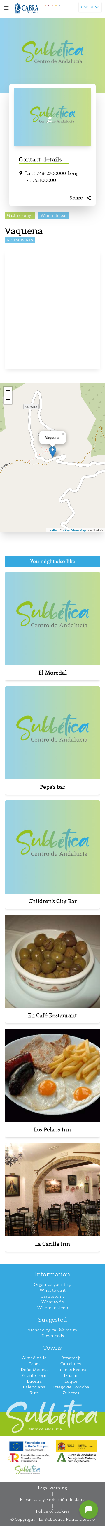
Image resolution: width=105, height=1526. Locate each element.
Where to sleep (52, 1307)
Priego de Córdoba (70, 1387)
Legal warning (52, 1487)
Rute (34, 1393)
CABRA (87, 7)
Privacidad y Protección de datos (52, 1499)
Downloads (52, 1335)
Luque (70, 1381)
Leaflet (52, 530)
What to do (52, 1302)
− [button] (8, 399)
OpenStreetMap (74, 530)
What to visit (53, 1290)
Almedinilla (34, 1358)
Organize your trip (52, 1284)
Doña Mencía (34, 1369)
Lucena (34, 1381)
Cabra (34, 1363)
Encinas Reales (71, 1369)
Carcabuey (70, 1363)
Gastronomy (53, 1296)
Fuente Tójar (34, 1375)
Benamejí (70, 1358)
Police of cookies (52, 1511)
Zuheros (71, 1393)
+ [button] (8, 391)
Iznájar (71, 1375)
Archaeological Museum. (52, 1330)
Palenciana (34, 1387)
